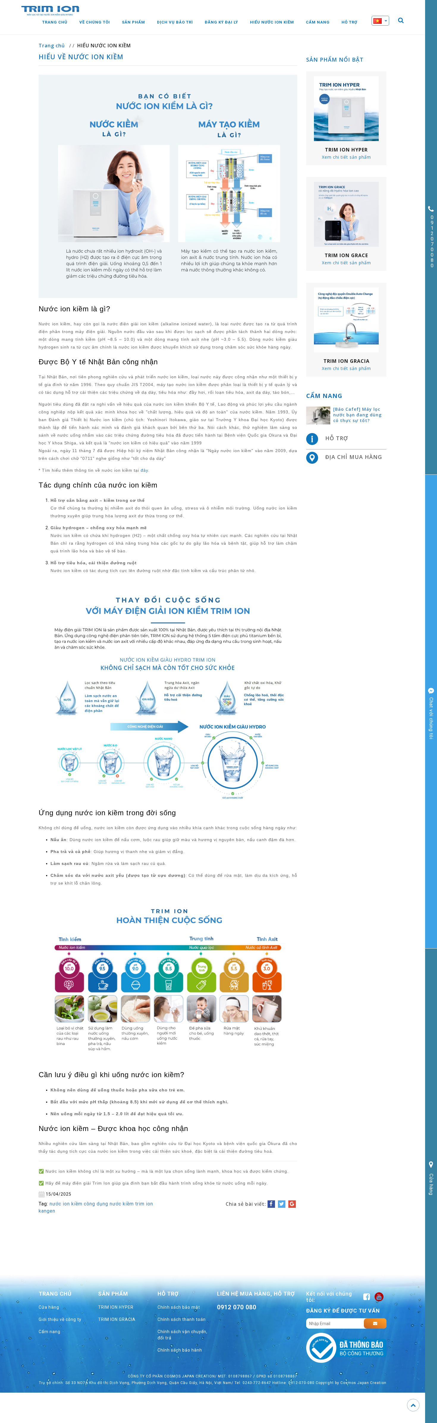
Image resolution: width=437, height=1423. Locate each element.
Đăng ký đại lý (221, 22)
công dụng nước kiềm (109, 1204)
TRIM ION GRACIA (117, 1319)
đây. (145, 470)
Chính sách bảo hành (180, 1350)
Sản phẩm (133, 22)
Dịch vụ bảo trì (175, 22)
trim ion (144, 1204)
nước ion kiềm (66, 1204)
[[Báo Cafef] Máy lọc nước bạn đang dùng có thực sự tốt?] (318, 415)
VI (385, 31)
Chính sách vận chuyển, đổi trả (183, 1334)
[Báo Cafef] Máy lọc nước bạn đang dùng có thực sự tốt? (357, 414)
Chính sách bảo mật (179, 1307)
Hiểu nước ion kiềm (272, 22)
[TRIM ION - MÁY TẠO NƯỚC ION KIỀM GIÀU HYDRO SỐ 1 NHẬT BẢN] (50, 10)
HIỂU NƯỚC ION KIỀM (104, 45)
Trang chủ (54, 22)
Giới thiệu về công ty (60, 1319)
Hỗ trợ (349, 22)
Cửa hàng (49, 1307)
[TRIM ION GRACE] (346, 213)
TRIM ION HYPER (115, 1307)
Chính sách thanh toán (182, 1319)
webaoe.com (238, 1321)
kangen (47, 1211)
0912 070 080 (236, 1307)
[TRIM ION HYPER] (346, 108)
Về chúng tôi (94, 22)
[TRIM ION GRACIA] (346, 319)
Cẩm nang (318, 22)
